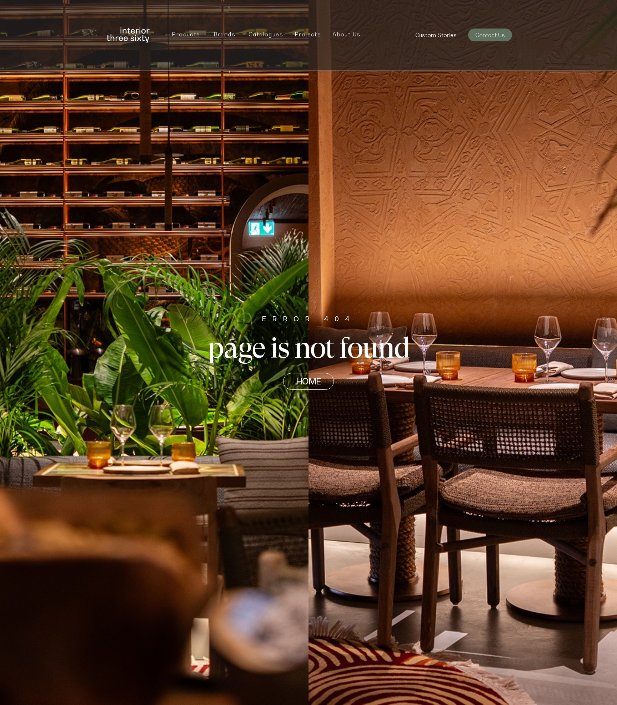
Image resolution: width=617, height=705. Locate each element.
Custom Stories (436, 35)
